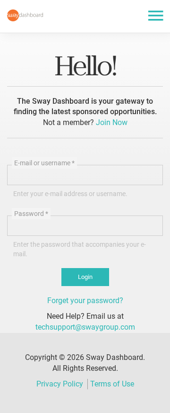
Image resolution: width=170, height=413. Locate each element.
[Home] (25, 15)
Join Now (112, 122)
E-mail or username (44, 163)
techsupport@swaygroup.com (85, 327)
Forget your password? (85, 300)
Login (85, 276)
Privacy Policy (59, 383)
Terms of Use (112, 383)
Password (31, 213)
